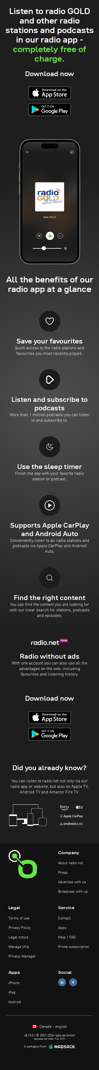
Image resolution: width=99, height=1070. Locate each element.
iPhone (14, 983)
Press (63, 872)
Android (14, 1002)
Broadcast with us (73, 892)
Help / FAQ (67, 937)
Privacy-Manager (22, 956)
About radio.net (70, 863)
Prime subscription (73, 947)
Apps (62, 928)
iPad (12, 992)
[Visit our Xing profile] (73, 982)
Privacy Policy (19, 928)
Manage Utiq (18, 947)
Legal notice (18, 937)
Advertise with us (72, 882)
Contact (64, 918)
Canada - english (52, 1027)
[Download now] (50, 93)
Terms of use (19, 918)
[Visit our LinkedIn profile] (62, 982)
